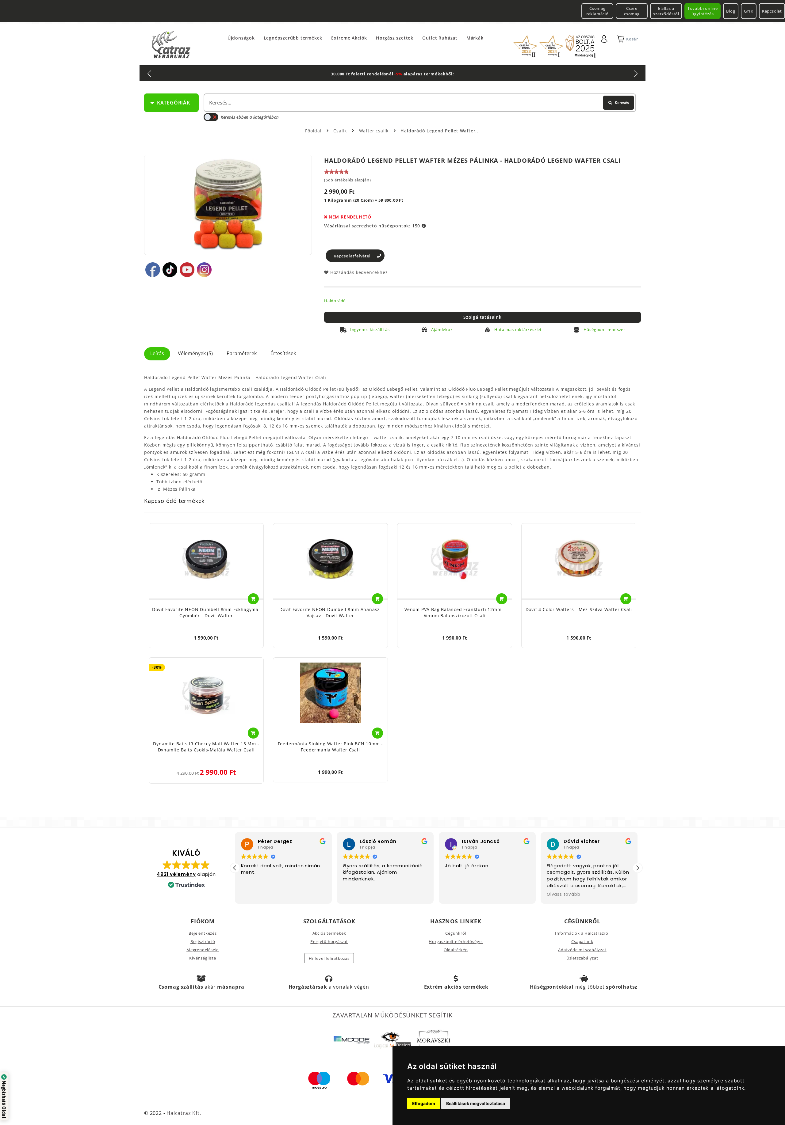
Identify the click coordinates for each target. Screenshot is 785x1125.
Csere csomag (632, 11)
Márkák (475, 38)
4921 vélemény (176, 874)
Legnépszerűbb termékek (293, 38)
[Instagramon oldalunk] (204, 269)
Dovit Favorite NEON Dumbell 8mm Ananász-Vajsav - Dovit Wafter (330, 612)
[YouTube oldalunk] (187, 269)
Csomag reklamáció (597, 11)
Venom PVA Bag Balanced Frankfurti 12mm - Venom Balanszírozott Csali (454, 612)
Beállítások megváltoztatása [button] (475, 1103)
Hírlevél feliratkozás (329, 958)
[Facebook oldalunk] (152, 269)
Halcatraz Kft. (183, 1113)
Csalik (340, 131)
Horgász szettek (394, 38)
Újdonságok (241, 38)
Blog (730, 11)
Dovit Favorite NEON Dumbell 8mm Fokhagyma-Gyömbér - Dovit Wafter (206, 612)
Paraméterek (242, 353)
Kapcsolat (772, 11)
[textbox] (419, 102)
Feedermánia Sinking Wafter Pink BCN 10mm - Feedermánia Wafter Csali (330, 747)
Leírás (157, 353)
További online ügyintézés (702, 11)
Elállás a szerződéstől (666, 11)
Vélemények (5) (195, 353)
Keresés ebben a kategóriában (250, 117)
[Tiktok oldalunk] (169, 269)
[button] (637, 867)
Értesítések (283, 353)
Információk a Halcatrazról (582, 933)
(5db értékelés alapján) (347, 180)
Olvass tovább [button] (563, 894)
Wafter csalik (374, 131)
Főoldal (313, 131)
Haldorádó (335, 300)
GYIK (748, 11)
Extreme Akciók (349, 38)
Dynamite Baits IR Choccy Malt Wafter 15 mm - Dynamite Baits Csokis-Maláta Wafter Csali (206, 747)
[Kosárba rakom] (253, 598)
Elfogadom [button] (423, 1103)
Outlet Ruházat (440, 38)
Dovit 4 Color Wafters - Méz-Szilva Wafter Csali (579, 609)
